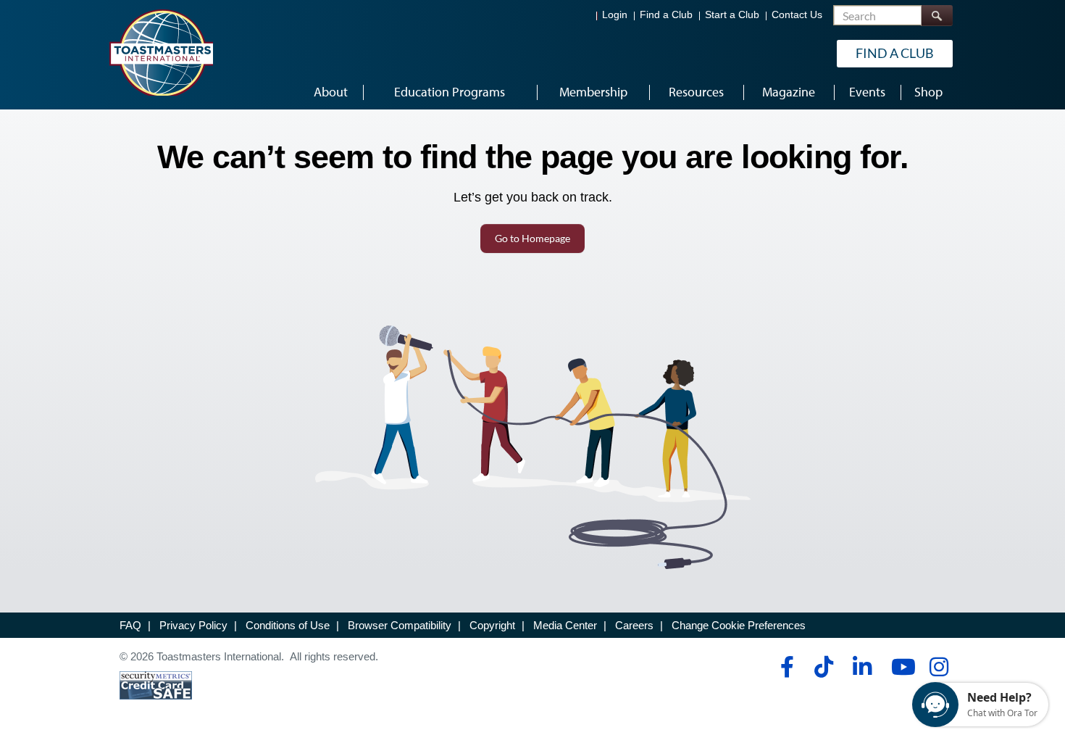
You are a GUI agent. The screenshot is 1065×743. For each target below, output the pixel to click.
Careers (634, 625)
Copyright (492, 625)
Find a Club (666, 14)
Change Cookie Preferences (739, 625)
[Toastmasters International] (161, 52)
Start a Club (732, 14)
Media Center (565, 625)
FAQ (130, 625)
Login (614, 14)
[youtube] (900, 667)
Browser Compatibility (399, 625)
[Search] (937, 15)
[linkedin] (861, 667)
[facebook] (785, 667)
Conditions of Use (288, 625)
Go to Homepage (532, 238)
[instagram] (938, 667)
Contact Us (797, 14)
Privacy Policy (193, 625)
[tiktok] (823, 667)
